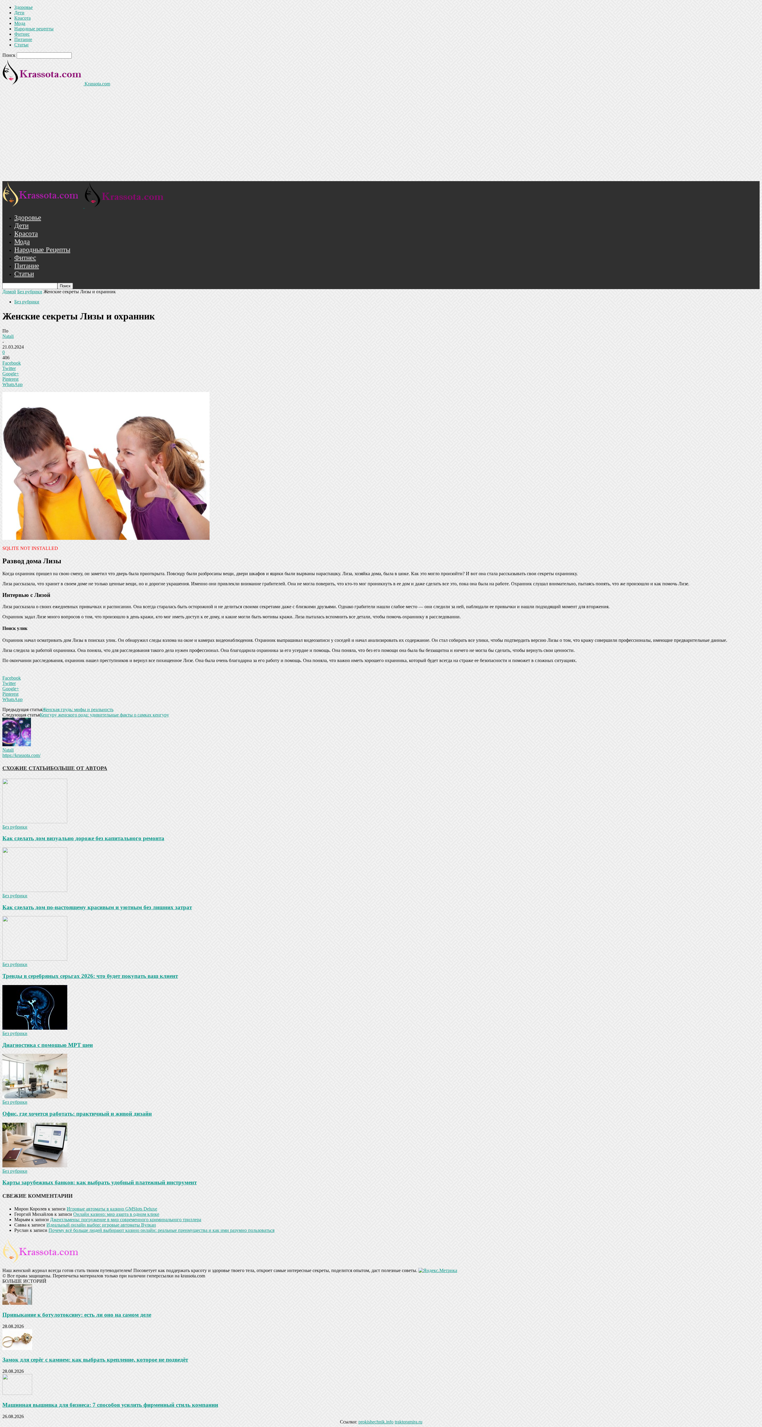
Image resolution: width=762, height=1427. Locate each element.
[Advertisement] (381, 136)
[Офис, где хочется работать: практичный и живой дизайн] (34, 1096)
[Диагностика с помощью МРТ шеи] (34, 1028)
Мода (19, 23)
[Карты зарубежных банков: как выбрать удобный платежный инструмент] (34, 1165)
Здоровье (23, 7)
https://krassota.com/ (21, 755)
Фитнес (22, 34)
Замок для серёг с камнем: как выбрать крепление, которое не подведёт (95, 1360)
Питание (23, 39)
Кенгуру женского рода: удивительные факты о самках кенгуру (104, 714)
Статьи (21, 44)
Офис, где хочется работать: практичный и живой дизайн (77, 1114)
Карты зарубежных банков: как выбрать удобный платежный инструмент (99, 1182)
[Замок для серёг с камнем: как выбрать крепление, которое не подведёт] (17, 1348)
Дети (19, 12)
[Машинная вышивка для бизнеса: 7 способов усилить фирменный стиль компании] (17, 1393)
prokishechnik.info (376, 1421)
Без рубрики (29, 291)
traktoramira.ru (408, 1421)
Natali (8, 336)
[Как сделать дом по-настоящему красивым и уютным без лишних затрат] (34, 890)
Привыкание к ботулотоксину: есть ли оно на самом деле (76, 1315)
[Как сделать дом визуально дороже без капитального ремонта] (34, 821)
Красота (22, 18)
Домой (9, 291)
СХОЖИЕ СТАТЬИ (26, 768)
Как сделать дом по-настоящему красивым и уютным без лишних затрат (97, 907)
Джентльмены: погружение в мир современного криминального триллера (125, 1219)
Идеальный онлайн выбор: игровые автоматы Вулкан (101, 1224)
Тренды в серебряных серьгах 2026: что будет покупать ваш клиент (90, 976)
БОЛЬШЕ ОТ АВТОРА (78, 768)
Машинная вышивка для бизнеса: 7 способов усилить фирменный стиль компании (110, 1405)
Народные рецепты (34, 28)
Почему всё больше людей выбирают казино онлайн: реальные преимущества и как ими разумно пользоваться (161, 1230)
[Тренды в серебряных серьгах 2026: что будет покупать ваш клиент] (34, 959)
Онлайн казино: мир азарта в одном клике (116, 1214)
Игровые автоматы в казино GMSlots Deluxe (112, 1208)
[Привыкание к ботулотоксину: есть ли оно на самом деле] (17, 1303)
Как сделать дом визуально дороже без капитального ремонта (83, 838)
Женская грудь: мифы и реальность (77, 709)
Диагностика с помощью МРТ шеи (47, 1045)
